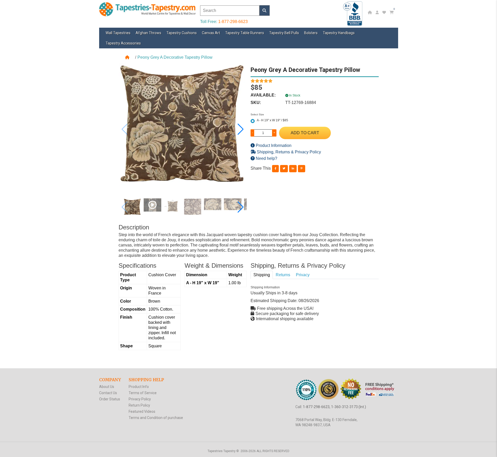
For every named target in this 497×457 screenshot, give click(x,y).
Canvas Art (211, 33)
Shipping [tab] (261, 275)
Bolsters (311, 33)
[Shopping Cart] (392, 12)
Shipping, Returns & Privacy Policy (288, 152)
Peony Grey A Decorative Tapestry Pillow (175, 57)
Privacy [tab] (303, 275)
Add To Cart (305, 133)
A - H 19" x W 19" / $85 (272, 120)
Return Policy (139, 405)
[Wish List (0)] (384, 12)
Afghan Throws (148, 33)
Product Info (139, 387)
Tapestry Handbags (339, 33)
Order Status (109, 399)
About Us (106, 387)
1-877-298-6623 (233, 21)
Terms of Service (143, 393)
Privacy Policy (140, 399)
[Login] (378, 12)
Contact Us (108, 393)
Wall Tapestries (118, 33)
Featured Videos (142, 411)
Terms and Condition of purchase (156, 418)
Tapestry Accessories (123, 43)
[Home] (370, 12)
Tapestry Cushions (181, 33)
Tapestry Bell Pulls (284, 33)
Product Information (273, 145)
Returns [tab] (283, 275)
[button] (240, 129)
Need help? (266, 158)
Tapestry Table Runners (244, 33)
